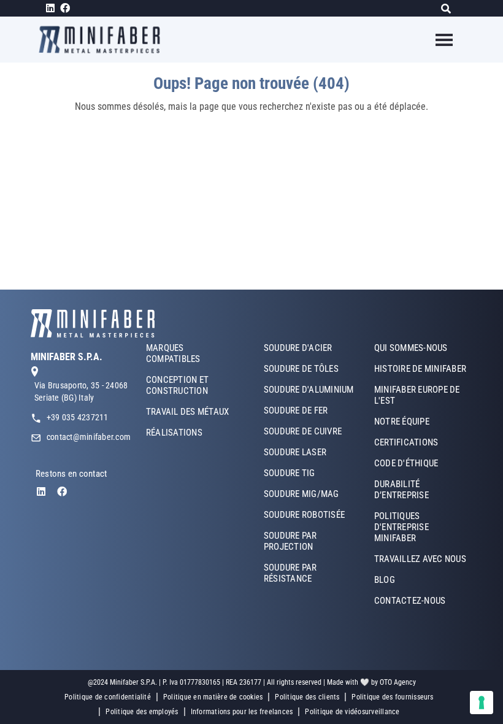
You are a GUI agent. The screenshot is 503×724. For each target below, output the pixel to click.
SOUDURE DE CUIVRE (303, 431)
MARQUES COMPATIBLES (173, 353)
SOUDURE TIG (289, 473)
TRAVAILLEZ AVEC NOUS (420, 558)
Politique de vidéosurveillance (352, 711)
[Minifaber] (104, 40)
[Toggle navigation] (436, 39)
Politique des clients (307, 697)
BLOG (384, 579)
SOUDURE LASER (295, 452)
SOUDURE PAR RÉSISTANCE (290, 573)
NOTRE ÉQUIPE (401, 421)
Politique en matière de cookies (213, 697)
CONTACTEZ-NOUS (409, 600)
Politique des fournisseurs (392, 697)
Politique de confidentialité (107, 697)
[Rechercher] (449, 8)
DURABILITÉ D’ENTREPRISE (401, 490)
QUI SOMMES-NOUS (411, 347)
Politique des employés (142, 711)
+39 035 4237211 (78, 417)
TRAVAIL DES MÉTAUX (187, 411)
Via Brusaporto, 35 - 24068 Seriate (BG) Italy (81, 391)
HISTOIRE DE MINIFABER (420, 368)
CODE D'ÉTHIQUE (406, 463)
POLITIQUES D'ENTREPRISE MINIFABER (401, 527)
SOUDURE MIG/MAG (301, 493)
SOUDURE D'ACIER (298, 347)
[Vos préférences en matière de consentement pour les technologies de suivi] (481, 702)
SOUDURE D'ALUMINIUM (309, 389)
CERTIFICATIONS (406, 442)
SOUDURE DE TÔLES (301, 368)
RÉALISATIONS (174, 432)
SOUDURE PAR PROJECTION (290, 541)
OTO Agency (398, 682)
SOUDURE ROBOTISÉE (304, 514)
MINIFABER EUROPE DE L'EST (417, 395)
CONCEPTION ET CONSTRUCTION (177, 385)
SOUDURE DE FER (296, 410)
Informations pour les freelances (242, 711)
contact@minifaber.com (89, 437)
